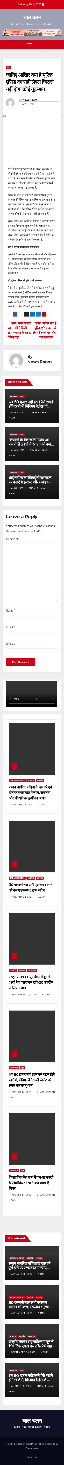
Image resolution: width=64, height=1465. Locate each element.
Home (29, 1457)
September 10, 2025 (24, 994)
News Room (30, 99)
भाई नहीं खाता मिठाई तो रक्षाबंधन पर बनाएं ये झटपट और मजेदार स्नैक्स (30, 482)
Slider (30, 780)
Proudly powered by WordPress (22, 1444)
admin (42, 805)
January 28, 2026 (22, 805)
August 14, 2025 (22, 1092)
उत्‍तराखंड (40, 780)
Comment (12, 539)
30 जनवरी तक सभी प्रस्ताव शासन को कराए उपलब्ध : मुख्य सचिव (28, 1307)
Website (11, 644)
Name (10, 610)
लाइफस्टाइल (14, 396)
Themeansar (32, 1448)
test (36, 1457)
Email (10, 627)
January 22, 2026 (22, 897)
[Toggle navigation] (29, 45)
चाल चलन (32, 17)
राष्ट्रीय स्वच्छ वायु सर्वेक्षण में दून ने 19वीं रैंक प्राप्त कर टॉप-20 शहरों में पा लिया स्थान (31, 982)
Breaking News (17, 780)
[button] (53, 44)
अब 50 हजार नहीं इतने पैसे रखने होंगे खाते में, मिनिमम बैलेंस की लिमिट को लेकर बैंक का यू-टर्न (31, 406)
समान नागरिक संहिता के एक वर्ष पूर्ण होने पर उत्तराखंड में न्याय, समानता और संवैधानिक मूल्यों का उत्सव (30, 792)
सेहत (8, 67)
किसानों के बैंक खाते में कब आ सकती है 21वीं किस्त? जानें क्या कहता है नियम (30, 444)
